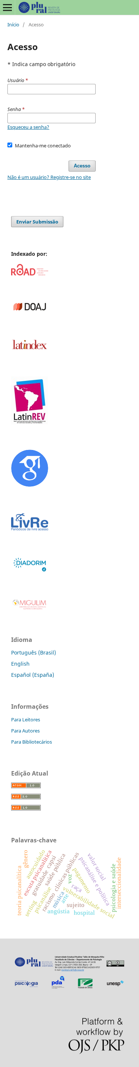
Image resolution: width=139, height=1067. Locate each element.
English (20, 663)
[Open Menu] (7, 7)
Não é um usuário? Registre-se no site (49, 177)
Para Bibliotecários (31, 741)
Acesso (82, 166)
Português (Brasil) (33, 652)
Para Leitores (25, 719)
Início (13, 24)
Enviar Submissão (37, 221)
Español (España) (32, 674)
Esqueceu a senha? (28, 127)
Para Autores (25, 730)
